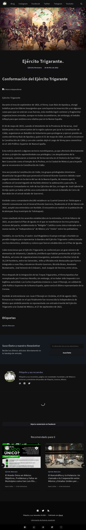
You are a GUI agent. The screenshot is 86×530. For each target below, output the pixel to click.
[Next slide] (83, 465)
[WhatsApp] (34, 527)
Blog (13, 3)
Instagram (23, 3)
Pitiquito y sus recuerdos (31, 372)
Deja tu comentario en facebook (43, 424)
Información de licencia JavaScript (43, 520)
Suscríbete (67, 353)
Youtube (69, 3)
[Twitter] (52, 527)
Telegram (58, 3)
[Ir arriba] (61, 527)
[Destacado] (36, 448)
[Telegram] (43, 527)
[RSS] (48, 511)
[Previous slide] (2, 465)
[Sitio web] (20, 383)
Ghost (61, 515)
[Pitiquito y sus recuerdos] (10, 376)
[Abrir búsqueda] (81, 4)
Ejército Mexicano (35, 68)
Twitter (47, 3)
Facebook (35, 3)
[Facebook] (25, 527)
